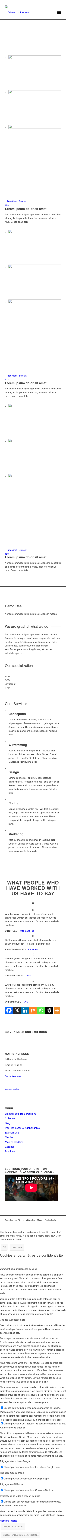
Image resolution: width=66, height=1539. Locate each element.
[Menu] (59, 12)
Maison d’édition (14, 1142)
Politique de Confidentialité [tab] (13, 1505)
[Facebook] (9, 1010)
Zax (29, 975)
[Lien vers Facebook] (48, 1223)
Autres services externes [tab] (13, 1427)
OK (4, 1247)
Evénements (12, 1132)
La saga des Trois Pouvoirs (20, 1113)
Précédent (12, 201)
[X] (17, 1010)
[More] (57, 1010)
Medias (9, 1137)
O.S (26, 1001)
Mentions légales (12, 1089)
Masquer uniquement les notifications (21, 1534)
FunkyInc (33, 949)
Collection (10, 1118)
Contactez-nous (13, 1076)
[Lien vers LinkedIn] (53, 1223)
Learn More (17, 1247)
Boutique (10, 1151)
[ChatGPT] (49, 1010)
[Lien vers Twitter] (58, 1223)
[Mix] (33, 1010)
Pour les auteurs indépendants (22, 1127)
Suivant (23, 201)
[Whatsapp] (41, 1010)
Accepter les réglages (13, 1526)
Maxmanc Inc (27, 930)
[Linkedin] (25, 1010)
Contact (9, 1146)
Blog (7, 1123)
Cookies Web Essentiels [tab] (12, 1319)
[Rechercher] (51, 12)
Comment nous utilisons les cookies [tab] (18, 1268)
